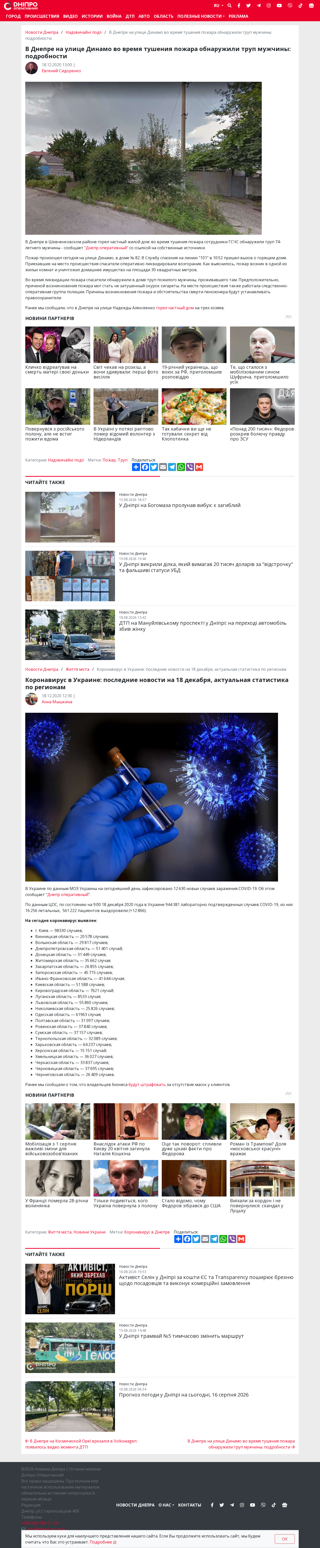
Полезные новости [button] (200, 16)
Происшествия (42, 16)
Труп (123, 460)
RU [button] (217, 5)
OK (285, 1539)
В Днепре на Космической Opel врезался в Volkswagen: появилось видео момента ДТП (81, 1444)
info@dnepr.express (46, 1529)
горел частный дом (175, 307)
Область (164, 16)
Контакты (189, 1505)
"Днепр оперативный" (106, 247)
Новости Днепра (42, 32)
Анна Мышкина (57, 701)
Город (13, 16)
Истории (92, 16)
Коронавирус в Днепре (147, 1232)
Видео (70, 16)
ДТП (130, 16)
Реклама (238, 16)
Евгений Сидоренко (61, 71)
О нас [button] (164, 1505)
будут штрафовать (147, 1084)
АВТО (144, 16)
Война (114, 16)
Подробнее (101, 1542)
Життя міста (77, 669)
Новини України (90, 1232)
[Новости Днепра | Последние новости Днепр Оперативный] (21, 5)
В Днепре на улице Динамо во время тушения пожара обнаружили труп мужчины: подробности (241, 1444)
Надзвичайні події (84, 32)
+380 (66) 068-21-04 (39, 1523)
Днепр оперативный (67, 894)
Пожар (109, 460)
